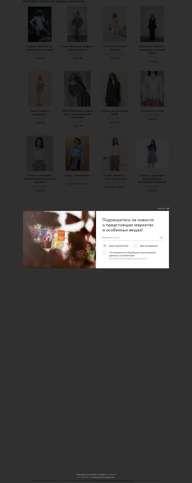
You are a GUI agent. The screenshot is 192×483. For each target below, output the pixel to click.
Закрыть (162, 208)
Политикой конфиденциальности (129, 258)
